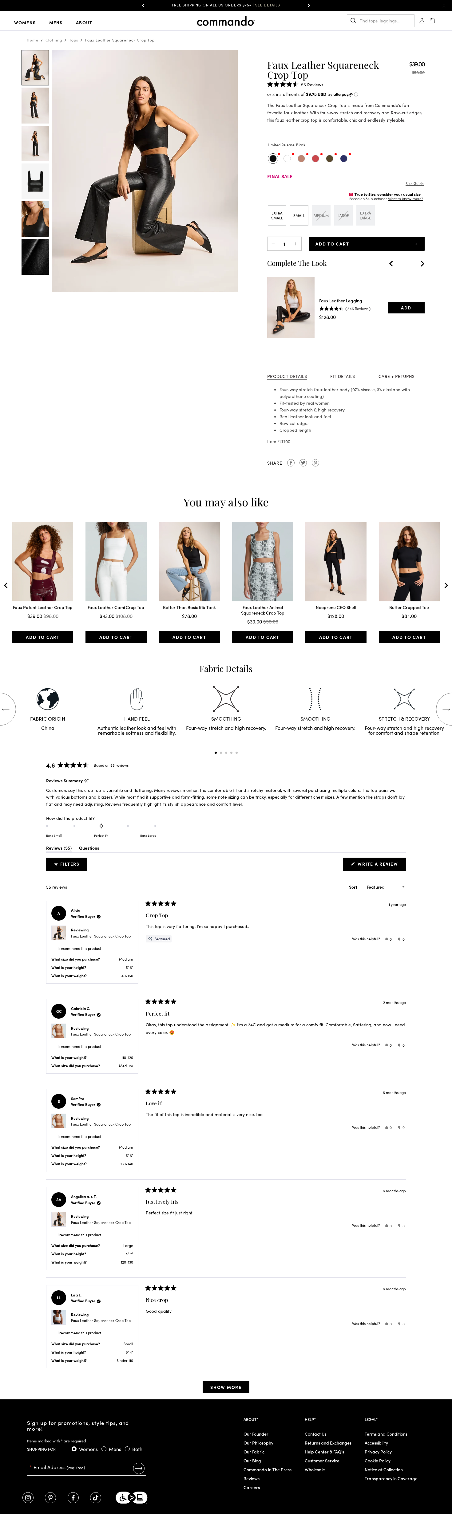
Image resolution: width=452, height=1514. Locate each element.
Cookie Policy (378, 1460)
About (84, 22)
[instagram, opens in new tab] (28, 1497)
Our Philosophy (258, 1443)
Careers (252, 1487)
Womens (25, 22)
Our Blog (252, 1460)
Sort (353, 887)
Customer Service (322, 1460)
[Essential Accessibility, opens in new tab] (132, 1498)
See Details (267, 4)
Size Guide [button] (415, 183)
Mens (56, 22)
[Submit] (139, 1468)
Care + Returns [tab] (397, 376)
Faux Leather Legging (340, 300)
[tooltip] (86, 780)
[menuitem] (29, 22)
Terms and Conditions (386, 1434)
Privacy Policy (378, 1452)
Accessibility (376, 1443)
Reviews (252, 1478)
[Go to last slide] (391, 264)
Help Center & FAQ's (324, 1452)
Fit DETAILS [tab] (342, 376)
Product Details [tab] (287, 376)
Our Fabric (254, 1452)
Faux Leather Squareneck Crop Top (101, 935)
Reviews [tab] (59, 848)
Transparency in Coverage (391, 1478)
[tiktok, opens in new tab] (95, 1497)
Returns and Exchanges (328, 1443)
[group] (226, 5)
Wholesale (315, 1469)
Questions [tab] (89, 848)
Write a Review (379, 865)
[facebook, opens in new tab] (73, 1497)
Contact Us (315, 1434)
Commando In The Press (267, 1469)
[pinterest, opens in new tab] (50, 1497)
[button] (143, 5)
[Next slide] (422, 264)
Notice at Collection (384, 1469)
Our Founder (256, 1434)
